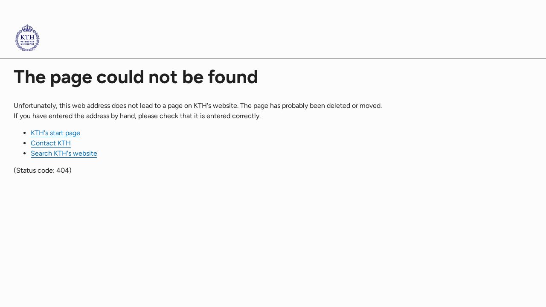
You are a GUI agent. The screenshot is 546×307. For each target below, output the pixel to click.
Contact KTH (51, 143)
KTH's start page (55, 133)
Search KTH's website (64, 153)
